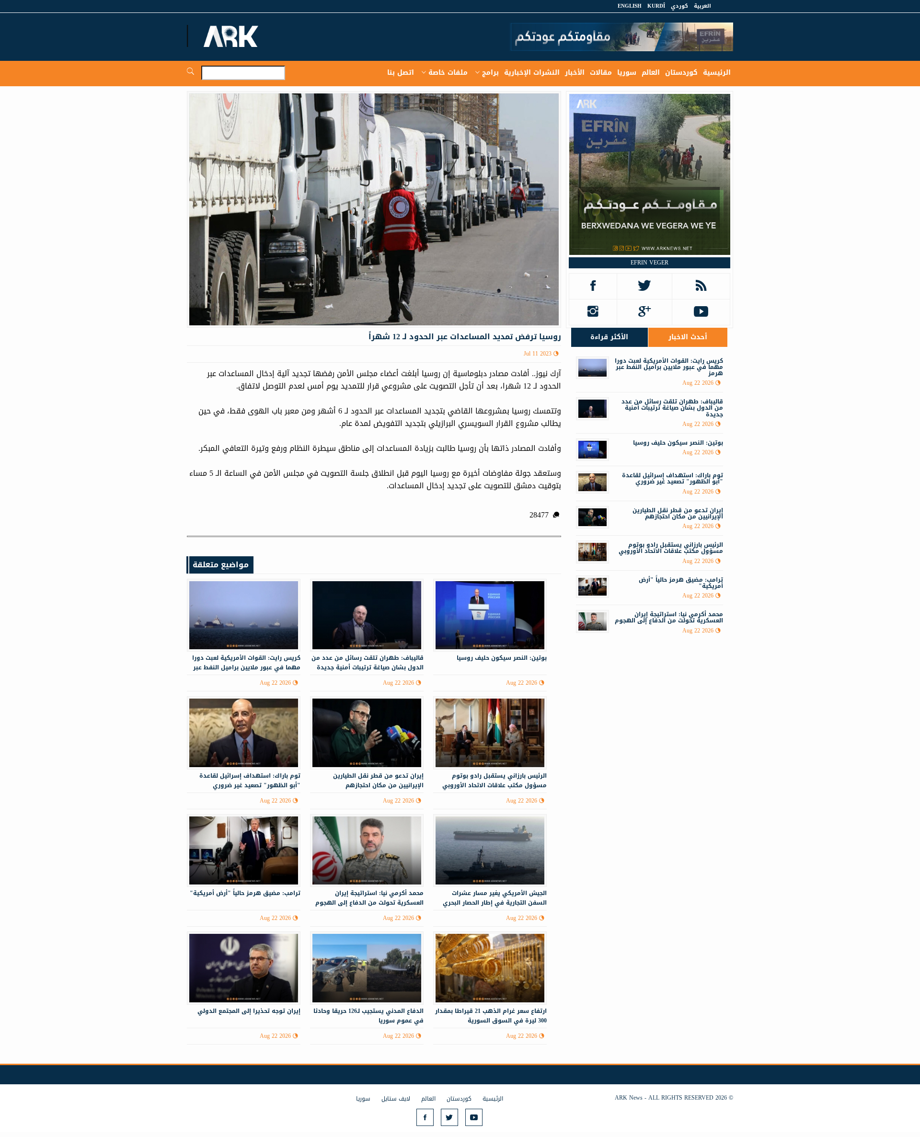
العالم (651, 72)
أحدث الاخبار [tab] (687, 337)
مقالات (601, 72)
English (630, 6)
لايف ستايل (395, 1098)
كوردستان (681, 72)
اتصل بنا (400, 72)
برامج (490, 72)
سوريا (626, 72)
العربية (702, 6)
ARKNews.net (232, 36)
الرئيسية (717, 72)
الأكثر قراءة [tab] (609, 337)
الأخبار (575, 72)
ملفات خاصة (448, 72)
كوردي (679, 6)
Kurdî (656, 6)
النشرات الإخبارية (532, 72)
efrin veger (649, 262)
